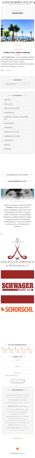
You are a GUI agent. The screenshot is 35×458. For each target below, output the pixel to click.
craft (27, 397)
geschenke (24, 411)
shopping (7, 422)
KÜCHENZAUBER (9, 123)
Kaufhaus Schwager (21, 418)
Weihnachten (13, 425)
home (21, 416)
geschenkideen (21, 414)
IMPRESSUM (7, 149)
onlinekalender (23, 420)
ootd (28, 420)
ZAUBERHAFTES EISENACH (12, 136)
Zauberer (9, 70)
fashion (18, 409)
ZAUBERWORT (17, 49)
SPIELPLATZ (17, 45)
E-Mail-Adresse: (17, 373)
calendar (15, 397)
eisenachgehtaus (11, 409)
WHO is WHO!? (8, 104)
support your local (15, 422)
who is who (18, 430)
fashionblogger (24, 409)
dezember (24, 402)
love (17, 420)
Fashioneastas (12, 411)
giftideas (17, 416)
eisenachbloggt (22, 406)
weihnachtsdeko (22, 425)
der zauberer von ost (17, 400)
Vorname (18, 360)
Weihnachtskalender (13, 428)
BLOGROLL (7, 145)
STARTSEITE (7, 100)
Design (20, 402)
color (24, 397)
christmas (20, 397)
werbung (13, 430)
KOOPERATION (8, 140)
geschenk (18, 411)
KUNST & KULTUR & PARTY (12, 108)
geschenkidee (13, 414)
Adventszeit (26, 395)
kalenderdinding (13, 418)
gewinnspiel (11, 416)
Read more (21, 66)
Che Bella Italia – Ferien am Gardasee (16, 52)
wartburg (28, 422)
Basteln (10, 397)
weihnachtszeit (24, 427)
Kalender (25, 416)
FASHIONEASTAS (9, 113)
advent (8, 395)
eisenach (13, 406)
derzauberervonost (12, 402)
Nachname (17, 366)
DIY (28, 402)
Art (7, 397)
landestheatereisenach (11, 420)
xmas (22, 430)
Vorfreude (22, 422)
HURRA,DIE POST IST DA (11, 132)
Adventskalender (16, 395)
